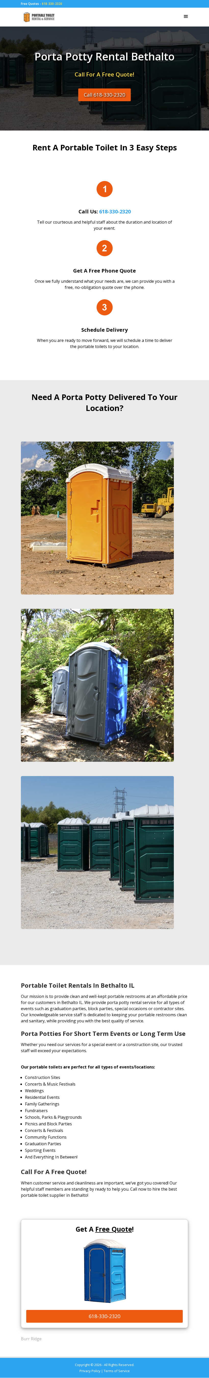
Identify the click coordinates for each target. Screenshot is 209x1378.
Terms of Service (117, 1371)
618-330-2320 (52, 4)
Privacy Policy (90, 1371)
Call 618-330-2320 (104, 94)
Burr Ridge (31, 1339)
